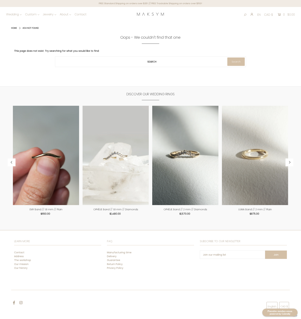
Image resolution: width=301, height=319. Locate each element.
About (64, 14)
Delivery (112, 256)
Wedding (12, 14)
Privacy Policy (115, 268)
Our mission (21, 264)
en (259, 15)
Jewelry (48, 14)
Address (19, 256)
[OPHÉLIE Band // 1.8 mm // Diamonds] (116, 155)
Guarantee (113, 260)
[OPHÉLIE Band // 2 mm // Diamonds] (185, 155)
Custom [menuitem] (31, 14)
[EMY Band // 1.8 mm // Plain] (46, 155)
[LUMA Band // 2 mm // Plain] (255, 155)
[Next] (289, 162)
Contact (19, 252)
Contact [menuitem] (80, 14)
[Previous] (12, 162)
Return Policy (115, 264)
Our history (21, 268)
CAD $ (268, 15)
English (272, 306)
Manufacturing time (119, 252)
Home (14, 27)
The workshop (22, 260)
